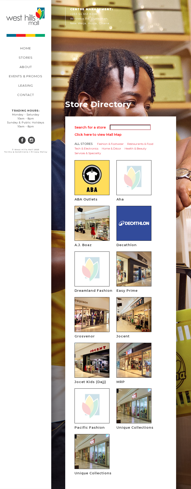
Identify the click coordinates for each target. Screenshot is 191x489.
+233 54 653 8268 (83, 14)
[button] (7, 33)
